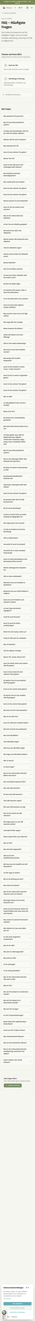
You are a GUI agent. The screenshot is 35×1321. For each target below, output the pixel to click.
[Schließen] (33, 2)
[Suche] (15, 7)
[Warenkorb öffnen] (27, 7)
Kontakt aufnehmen (14, 1085)
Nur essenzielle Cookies (17, 1308)
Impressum (14, 1316)
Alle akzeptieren (17, 1303)
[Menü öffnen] (32, 7)
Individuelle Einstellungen (17, 1312)
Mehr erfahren (7, 1298)
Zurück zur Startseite (10, 13)
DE (21, 7)
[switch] (4, 1318)
